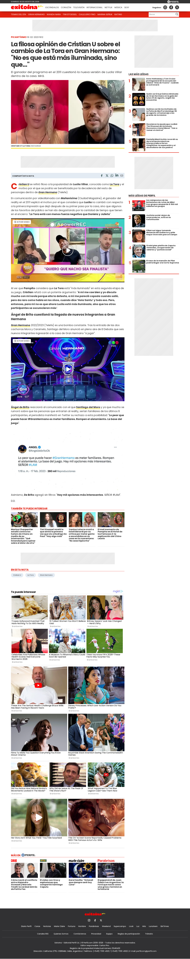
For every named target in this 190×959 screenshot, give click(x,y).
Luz (137, 926)
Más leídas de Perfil (142, 195)
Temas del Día (18, 14)
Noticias (47, 926)
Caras (37, 926)
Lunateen (153, 926)
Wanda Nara (54, 14)
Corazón (66, 7)
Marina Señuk (104, 14)
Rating (118, 14)
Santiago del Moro (88, 407)
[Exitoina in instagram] (165, 7)
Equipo (109, 933)
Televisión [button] (78, 7)
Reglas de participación (129, 933)
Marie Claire (59, 926)
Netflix (108, 7)
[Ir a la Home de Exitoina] (27, 7)
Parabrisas (94, 926)
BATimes (165, 926)
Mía (144, 926)
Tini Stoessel (70, 14)
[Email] (121, 176)
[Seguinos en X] (177, 7)
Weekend (106, 926)
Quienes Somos (61, 933)
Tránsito (149, 933)
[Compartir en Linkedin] (116, 175)
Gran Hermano (36, 14)
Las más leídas (139, 74)
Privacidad (96, 933)
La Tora (114, 184)
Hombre (82, 926)
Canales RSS (42, 933)
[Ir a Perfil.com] (173, 2)
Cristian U (24, 184)
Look (131, 926)
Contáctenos (80, 933)
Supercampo (120, 926)
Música (118, 7)
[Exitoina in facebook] (171, 7)
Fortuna (71, 926)
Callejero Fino (87, 14)
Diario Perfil (26, 926)
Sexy (126, 7)
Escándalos (52, 7)
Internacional (94, 7)
